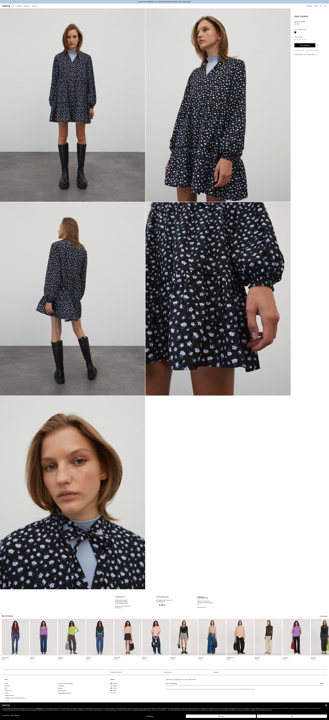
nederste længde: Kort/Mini (121, 603)
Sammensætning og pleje (162, 596)
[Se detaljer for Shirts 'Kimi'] (268, 637)
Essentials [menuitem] (34, 6)
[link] (6, 680)
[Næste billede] (328, 627)
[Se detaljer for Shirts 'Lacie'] (184, 637)
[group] (245, 684)
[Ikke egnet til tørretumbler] (162, 605)
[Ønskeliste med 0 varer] (320, 6)
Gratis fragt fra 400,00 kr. (299, 50)
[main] (164, 602)
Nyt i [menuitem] (14, 6)
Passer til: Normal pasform (121, 600)
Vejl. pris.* (299, 21)
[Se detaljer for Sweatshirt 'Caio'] (240, 637)
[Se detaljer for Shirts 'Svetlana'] (15, 637)
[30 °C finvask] (157, 605)
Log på (316, 6)
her (253, 689)
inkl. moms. (297, 24)
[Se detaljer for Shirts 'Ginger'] (128, 637)
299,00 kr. (4, 658)
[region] (123, 602)
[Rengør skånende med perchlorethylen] (167, 605)
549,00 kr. (229, 658)
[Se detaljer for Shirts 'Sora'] (156, 637)
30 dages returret (309, 50)
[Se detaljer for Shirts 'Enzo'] (296, 637)
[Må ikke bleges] (159, 605)
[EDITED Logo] (6, 6)
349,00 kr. (144, 658)
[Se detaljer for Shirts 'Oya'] (212, 637)
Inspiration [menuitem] (26, 6)
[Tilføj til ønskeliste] (317, 45)
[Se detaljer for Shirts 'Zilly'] (99, 637)
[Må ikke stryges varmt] (164, 605)
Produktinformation (298, 54)
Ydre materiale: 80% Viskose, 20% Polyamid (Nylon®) (164, 601)
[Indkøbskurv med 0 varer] (325, 6)
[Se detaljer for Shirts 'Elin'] (43, 637)
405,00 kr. (297, 23)
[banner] (164, 2)
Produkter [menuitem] (19, 6)
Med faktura (316, 50)
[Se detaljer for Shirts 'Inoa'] (71, 637)
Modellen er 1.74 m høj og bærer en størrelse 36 (122, 607)
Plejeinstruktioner (311, 54)
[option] (295, 32)
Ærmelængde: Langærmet (121, 601)
